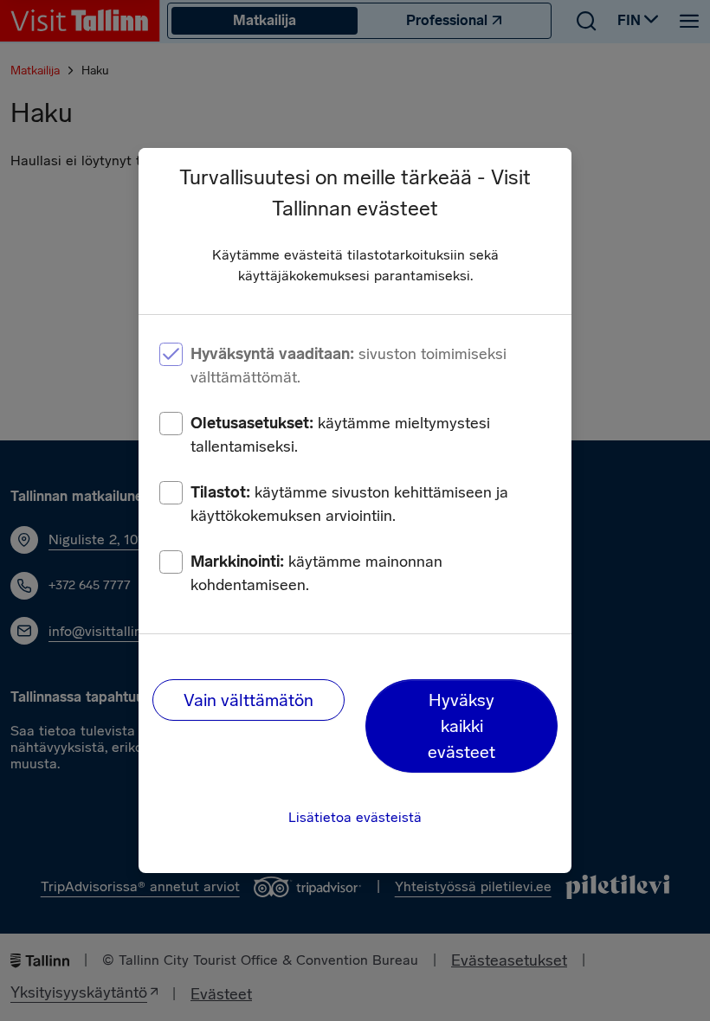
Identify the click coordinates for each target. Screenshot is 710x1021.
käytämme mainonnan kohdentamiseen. (316, 573)
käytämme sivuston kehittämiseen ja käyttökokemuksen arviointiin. (349, 504)
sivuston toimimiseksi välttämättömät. (348, 365)
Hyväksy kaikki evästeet (461, 726)
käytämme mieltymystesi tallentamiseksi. (340, 435)
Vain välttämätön (248, 700)
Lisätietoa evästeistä (355, 817)
